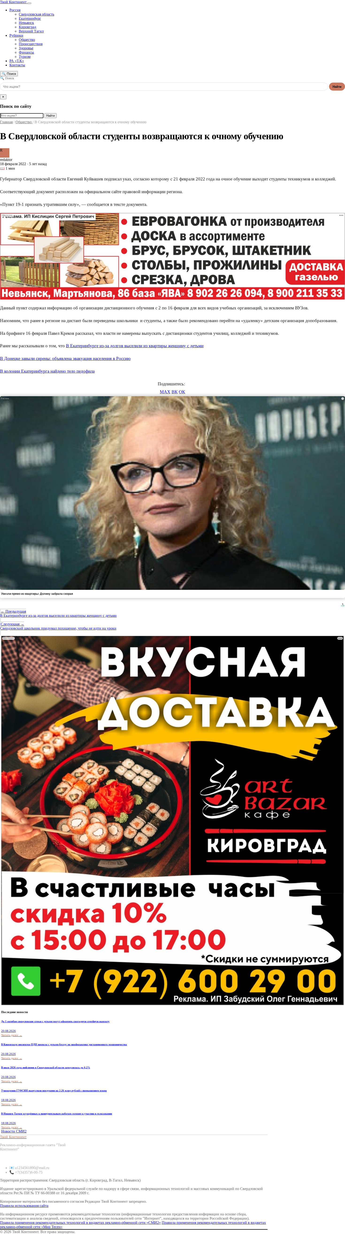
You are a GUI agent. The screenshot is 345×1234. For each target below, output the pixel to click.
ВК (175, 391)
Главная (6, 122)
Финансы (26, 52)
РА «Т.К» (16, 61)
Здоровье (26, 48)
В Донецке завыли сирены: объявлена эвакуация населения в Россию (65, 358)
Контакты (17, 65)
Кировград (27, 27)
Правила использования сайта (24, 1206)
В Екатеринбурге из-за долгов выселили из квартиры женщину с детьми (134, 345)
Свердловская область (36, 14)
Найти (337, 86)
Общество (27, 40)
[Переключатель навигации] (29, 3)
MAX (165, 391)
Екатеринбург (30, 18)
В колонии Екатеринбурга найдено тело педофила (47, 371)
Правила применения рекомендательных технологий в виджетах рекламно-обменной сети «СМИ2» (80, 1223)
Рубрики (16, 35)
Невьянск (26, 23)
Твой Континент (13, 2)
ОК (182, 391)
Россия (14, 10)
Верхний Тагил (31, 31)
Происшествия (30, 44)
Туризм (25, 57)
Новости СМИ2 (14, 1131)
